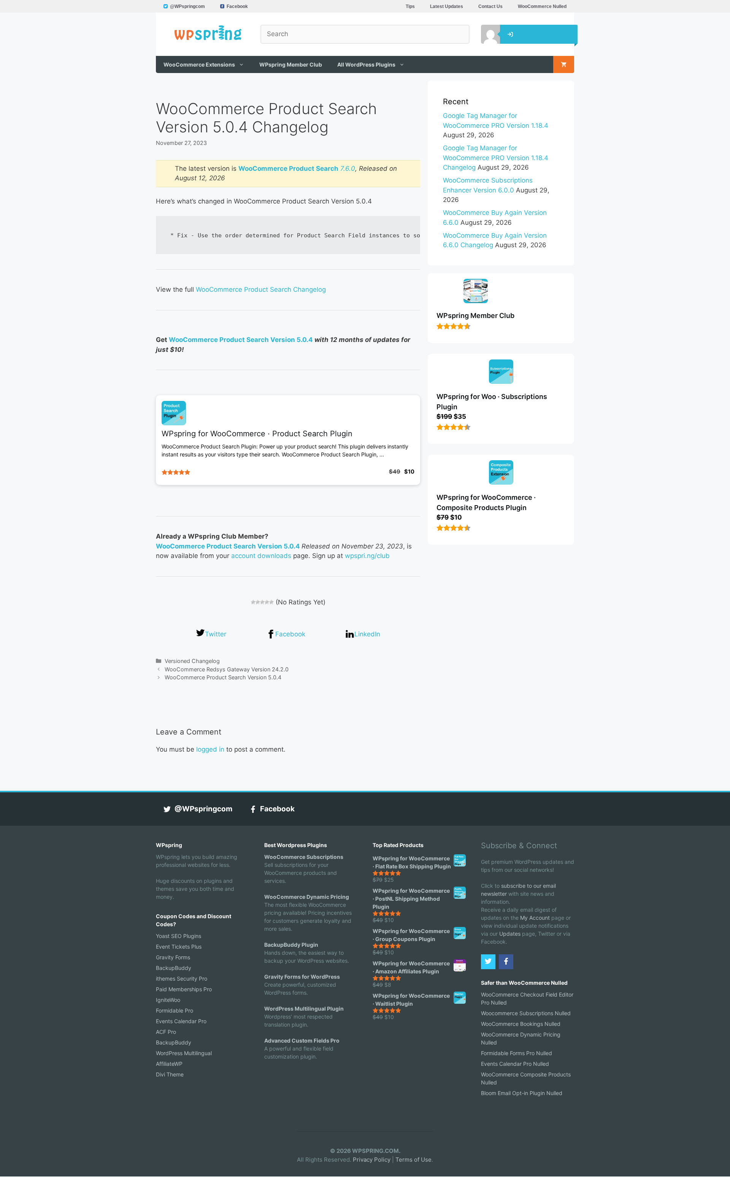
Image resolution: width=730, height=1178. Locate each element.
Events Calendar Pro (181, 1021)
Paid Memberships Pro (184, 989)
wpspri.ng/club (367, 556)
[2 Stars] (258, 602)
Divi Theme (170, 1074)
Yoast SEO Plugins (178, 936)
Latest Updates (446, 6)
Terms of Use (413, 1159)
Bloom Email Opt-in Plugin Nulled (521, 1093)
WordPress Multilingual (184, 1053)
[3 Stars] (262, 602)
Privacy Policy (371, 1159)
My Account (535, 917)
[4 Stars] (267, 602)
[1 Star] (253, 602)
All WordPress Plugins (366, 64)
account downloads (261, 556)
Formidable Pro (174, 1010)
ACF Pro (166, 1032)
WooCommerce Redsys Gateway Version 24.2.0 (227, 669)
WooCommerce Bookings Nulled (520, 1024)
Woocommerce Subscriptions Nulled (526, 1013)
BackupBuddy (173, 968)
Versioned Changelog (192, 661)
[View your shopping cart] (563, 64)
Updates (510, 933)
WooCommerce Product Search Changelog (261, 289)
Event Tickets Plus (179, 946)
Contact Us (490, 6)
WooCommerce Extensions (199, 64)
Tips (410, 6)
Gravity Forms (173, 957)
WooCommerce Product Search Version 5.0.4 (241, 339)
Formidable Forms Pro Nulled (516, 1053)
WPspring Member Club (290, 64)
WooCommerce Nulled (542, 6)
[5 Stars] (271, 602)
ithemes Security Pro (181, 978)
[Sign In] (485, 34)
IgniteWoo (168, 1000)
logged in (210, 749)
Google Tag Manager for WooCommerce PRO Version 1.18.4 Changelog (495, 157)
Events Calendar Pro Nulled (515, 1063)
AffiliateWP (169, 1063)
